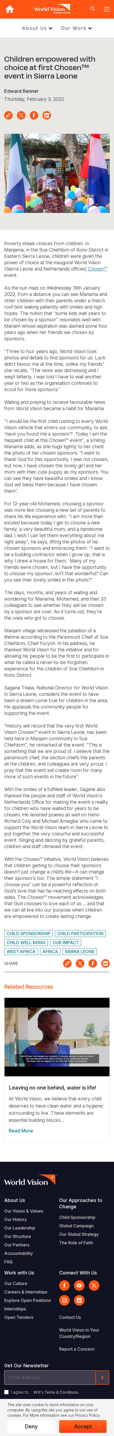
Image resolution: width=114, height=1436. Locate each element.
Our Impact (65, 942)
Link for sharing (8, 115)
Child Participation (80, 933)
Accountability (18, 1253)
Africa (50, 951)
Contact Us (70, 1317)
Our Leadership (19, 1228)
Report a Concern (76, 1349)
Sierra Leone (79, 951)
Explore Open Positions (27, 1300)
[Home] (9, 9)
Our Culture (15, 1283)
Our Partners (16, 1244)
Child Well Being (26, 942)
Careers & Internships (25, 1292)
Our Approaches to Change (80, 1203)
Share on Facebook (34, 115)
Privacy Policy (87, 1415)
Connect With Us (78, 1272)
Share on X (21, 115)
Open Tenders (18, 1317)
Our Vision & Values (23, 1211)
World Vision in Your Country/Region (79, 1333)
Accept (83, 1426)
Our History (15, 1219)
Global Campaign (76, 1225)
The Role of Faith (76, 1242)
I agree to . (45, 1392)
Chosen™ (97, 269)
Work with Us (19, 1272)
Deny (31, 1426)
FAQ (8, 1261)
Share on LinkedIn (46, 115)
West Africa (21, 951)
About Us (34, 28)
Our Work (74, 28)
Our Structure (17, 1236)
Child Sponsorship (28, 933)
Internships (15, 1308)
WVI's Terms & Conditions (55, 1392)
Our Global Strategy (79, 1234)
